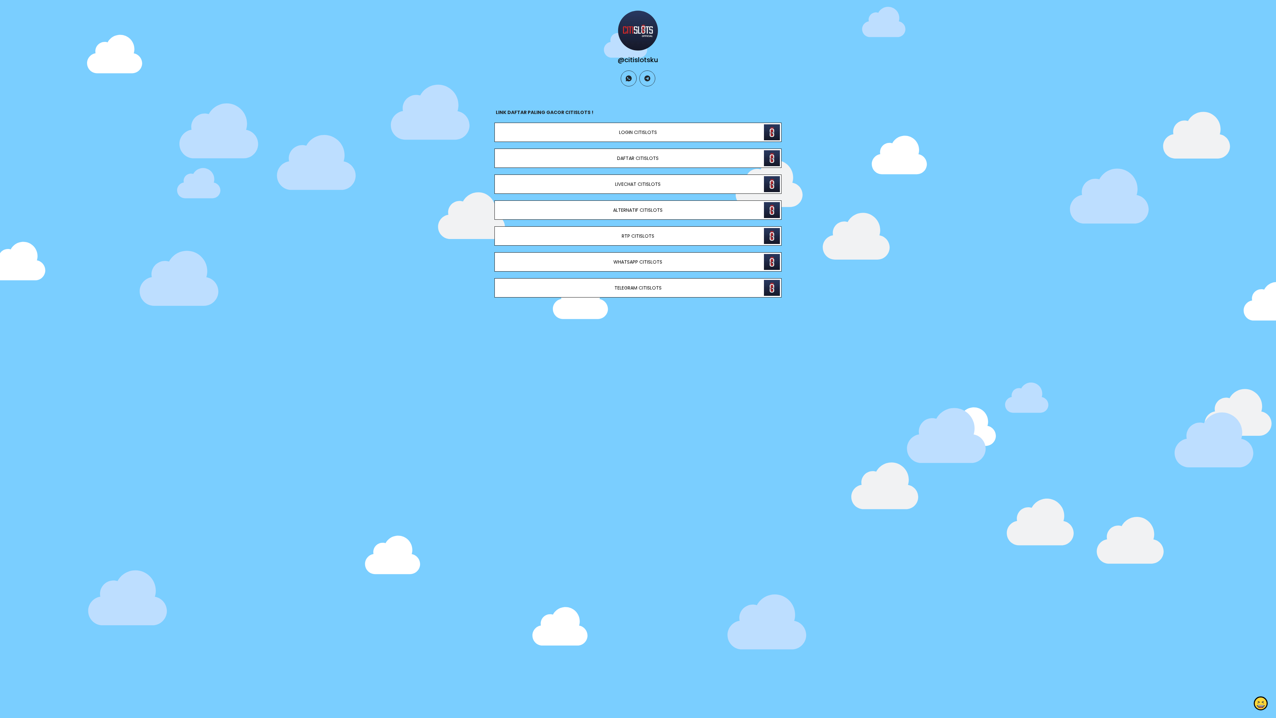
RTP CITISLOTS (638, 236)
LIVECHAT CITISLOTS (638, 184)
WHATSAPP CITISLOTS (637, 262)
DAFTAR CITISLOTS (638, 158)
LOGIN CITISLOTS (638, 132)
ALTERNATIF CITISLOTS (638, 210)
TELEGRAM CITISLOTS (638, 288)
